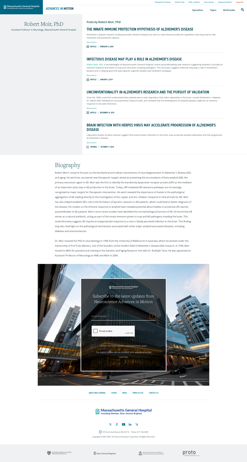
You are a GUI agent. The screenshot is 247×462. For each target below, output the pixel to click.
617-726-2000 (142, 432)
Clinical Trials (179, 2)
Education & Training (162, 2)
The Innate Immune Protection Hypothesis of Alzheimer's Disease (140, 29)
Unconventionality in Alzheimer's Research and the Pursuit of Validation (148, 92)
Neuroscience (91, 42)
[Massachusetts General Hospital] (123, 411)
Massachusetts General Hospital (17, 1)
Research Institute (225, 2)
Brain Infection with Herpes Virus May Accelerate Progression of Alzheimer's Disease (151, 127)
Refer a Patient (194, 2)
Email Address (99, 316)
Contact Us (153, 393)
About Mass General (97, 393)
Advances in (59, 8)
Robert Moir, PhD (95, 64)
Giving (114, 393)
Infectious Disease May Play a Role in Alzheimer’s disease (134, 59)
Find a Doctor (209, 2)
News (124, 393)
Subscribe (239, 2)
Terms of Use (138, 393)
